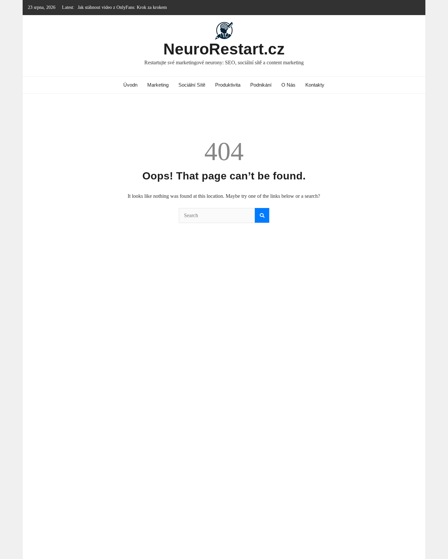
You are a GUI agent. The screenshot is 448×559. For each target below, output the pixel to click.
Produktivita (227, 85)
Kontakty (314, 85)
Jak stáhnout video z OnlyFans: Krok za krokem (122, 7)
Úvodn (130, 85)
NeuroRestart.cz (224, 49)
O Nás (288, 85)
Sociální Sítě (191, 85)
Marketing (158, 85)
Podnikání (261, 85)
